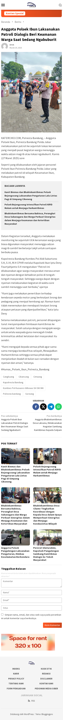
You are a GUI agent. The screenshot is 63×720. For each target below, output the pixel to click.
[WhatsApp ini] (58, 406)
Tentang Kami (16, 683)
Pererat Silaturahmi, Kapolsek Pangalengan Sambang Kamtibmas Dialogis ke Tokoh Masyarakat (46, 553)
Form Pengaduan (16, 688)
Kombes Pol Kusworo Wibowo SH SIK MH (23, 388)
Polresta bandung (12, 393)
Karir (16, 673)
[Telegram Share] (51, 406)
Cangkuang (8, 376)
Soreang (29, 393)
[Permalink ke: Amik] (4, 46)
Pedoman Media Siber (46, 688)
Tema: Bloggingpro (44, 714)
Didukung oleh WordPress (22, 714)
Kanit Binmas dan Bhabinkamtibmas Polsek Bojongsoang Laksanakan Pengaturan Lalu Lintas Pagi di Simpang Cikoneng (31, 196)
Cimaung (37, 376)
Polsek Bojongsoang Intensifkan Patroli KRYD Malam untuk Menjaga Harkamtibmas (47, 471)
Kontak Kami (46, 683)
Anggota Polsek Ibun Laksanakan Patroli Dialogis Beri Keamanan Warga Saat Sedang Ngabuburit (14, 422)
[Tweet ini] (43, 406)
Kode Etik (46, 668)
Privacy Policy (16, 678)
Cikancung (24, 376)
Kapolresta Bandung (13, 382)
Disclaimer (46, 678)
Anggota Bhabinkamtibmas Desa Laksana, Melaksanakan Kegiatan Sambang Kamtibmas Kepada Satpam (47, 422)
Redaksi (46, 673)
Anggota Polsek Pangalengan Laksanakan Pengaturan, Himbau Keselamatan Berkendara (15, 552)
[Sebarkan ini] (35, 406)
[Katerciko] (31, 4)
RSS (33, 700)
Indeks (16, 668)
